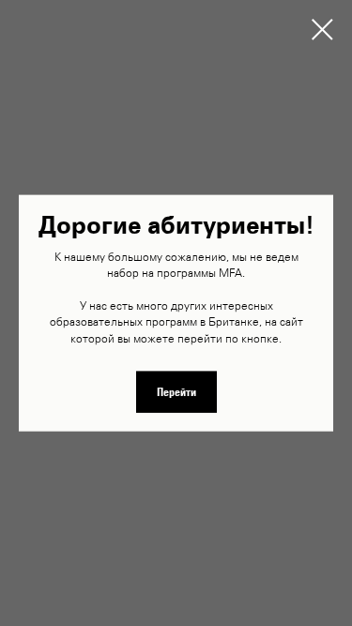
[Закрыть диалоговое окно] (322, 29)
